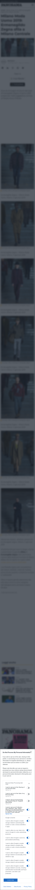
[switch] (28, 788)
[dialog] (17, 819)
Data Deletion (7, 886)
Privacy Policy (28, 886)
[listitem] (17, 783)
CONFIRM (10, 880)
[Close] (31, 752)
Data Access (17, 886)
